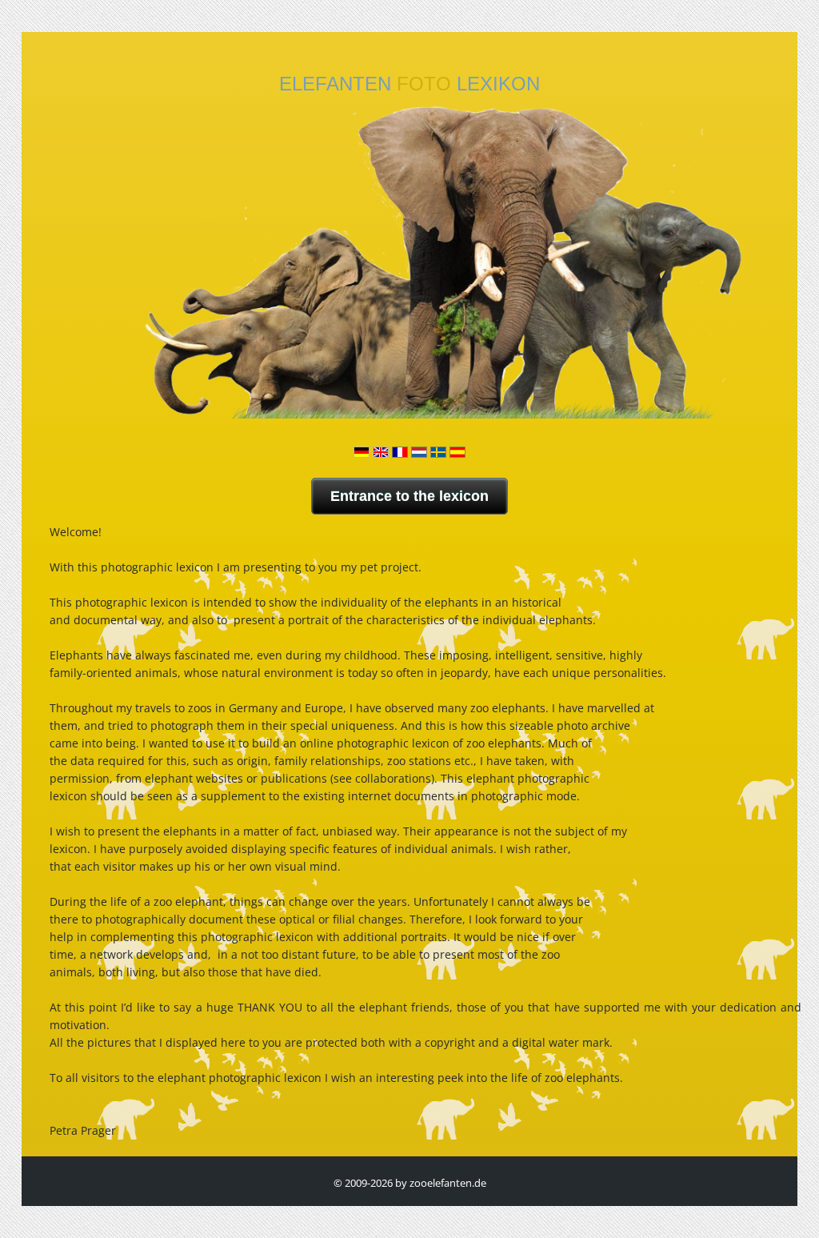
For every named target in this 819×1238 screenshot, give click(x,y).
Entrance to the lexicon (409, 496)
